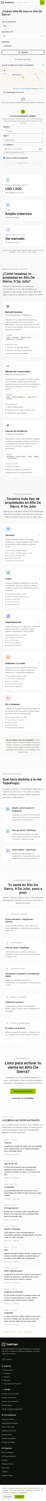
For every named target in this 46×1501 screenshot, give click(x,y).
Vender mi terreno (23, 2)
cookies (13, 1492)
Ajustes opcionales (24, 59)
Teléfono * (10, 145)
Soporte (4, 1460)
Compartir (24, 52)
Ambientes (6, 42)
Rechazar (8, 1497)
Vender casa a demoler (10, 1401)
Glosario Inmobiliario (9, 1438)
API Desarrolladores (9, 1456)
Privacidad (5, 1468)
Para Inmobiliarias (8, 1452)
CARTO (41, 88)
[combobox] (6, 26)
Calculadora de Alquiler (10, 1423)
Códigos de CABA (8, 1442)
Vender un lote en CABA (10, 1394)
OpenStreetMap (25, 88)
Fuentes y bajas (7, 1475)
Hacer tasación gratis (23, 1091)
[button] (23, 77)
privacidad (23, 1492)
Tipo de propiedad (9, 22)
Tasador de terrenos (9, 1397)
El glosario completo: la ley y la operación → (18, 1331)
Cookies (5, 1471)
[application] (23, 78)
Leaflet (17, 88)
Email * (6, 136)
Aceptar (19, 1497)
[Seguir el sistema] (42, 2)
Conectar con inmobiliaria (23, 1098)
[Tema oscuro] (37, 2)
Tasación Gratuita (8, 1419)
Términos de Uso (8, 1464)
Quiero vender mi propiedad (17, 158)
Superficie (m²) (7, 32)
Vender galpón (7, 1405)
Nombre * (7, 127)
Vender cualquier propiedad (12, 1409)
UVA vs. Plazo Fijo (8, 1427)
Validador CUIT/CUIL (9, 1431)
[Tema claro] (32, 2)
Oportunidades (7, 1434)
